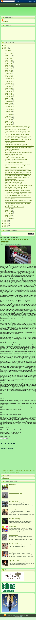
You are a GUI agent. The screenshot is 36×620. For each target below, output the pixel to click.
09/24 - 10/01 (8, 73)
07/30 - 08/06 (8, 86)
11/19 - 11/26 (8, 60)
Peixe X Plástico (9, 205)
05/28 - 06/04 (8, 101)
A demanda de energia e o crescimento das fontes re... (18, 139)
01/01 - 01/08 (8, 218)
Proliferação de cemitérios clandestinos (14, 180)
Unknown (5, 21)
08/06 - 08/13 (8, 85)
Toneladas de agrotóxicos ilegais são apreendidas (17, 169)
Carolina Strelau (7, 20)
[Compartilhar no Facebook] (7, 438)
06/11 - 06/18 (8, 98)
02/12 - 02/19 (8, 208)
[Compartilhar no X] (5, 438)
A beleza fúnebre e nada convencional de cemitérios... (18, 175)
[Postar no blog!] (3, 438)
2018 (5, 47)
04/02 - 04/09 (8, 114)
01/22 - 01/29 (8, 213)
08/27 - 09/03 (8, 80)
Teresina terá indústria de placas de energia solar (17, 188)
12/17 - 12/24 (8, 53)
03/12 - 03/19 (8, 119)
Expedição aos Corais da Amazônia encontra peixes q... (18, 183)
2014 (5, 223)
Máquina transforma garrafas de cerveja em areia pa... (18, 190)
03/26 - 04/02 (8, 116)
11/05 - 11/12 (8, 63)
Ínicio (18, 4)
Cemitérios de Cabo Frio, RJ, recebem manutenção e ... (18, 193)
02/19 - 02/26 (8, 124)
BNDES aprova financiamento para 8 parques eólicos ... (18, 172)
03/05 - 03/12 (8, 121)
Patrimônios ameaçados (14, 518)
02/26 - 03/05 (8, 123)
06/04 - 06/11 (8, 99)
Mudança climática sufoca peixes (13, 156)
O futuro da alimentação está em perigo (14, 157)
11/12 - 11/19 (8, 62)
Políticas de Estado (13, 543)
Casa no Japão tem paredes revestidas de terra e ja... (18, 151)
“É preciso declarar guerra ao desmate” (14, 167)
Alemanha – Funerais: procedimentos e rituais (16, 159)
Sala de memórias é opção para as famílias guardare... (18, 165)
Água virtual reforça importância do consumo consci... (18, 202)
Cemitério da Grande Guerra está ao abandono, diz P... (18, 177)
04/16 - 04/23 (8, 111)
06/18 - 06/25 (8, 96)
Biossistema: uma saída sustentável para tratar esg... (18, 174)
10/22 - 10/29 (8, 67)
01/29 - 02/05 (8, 212)
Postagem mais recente (7, 470)
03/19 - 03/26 (8, 118)
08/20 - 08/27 (8, 81)
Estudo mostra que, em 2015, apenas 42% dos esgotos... (19, 185)
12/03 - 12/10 (8, 57)
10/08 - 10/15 (8, 70)
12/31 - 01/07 (8, 50)
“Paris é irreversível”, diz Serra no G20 (14, 207)
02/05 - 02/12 (8, 210)
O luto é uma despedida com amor (13, 182)
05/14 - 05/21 (8, 104)
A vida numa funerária (10, 198)
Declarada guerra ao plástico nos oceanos (15, 141)
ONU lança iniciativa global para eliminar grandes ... (17, 134)
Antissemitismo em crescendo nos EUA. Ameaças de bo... (19, 146)
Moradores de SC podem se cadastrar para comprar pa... (19, 200)
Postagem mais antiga (29, 470)
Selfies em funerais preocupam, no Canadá (15, 132)
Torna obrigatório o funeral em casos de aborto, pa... (17, 131)
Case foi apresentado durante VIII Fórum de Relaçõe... (18, 164)
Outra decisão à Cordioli (14, 560)
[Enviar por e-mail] (1, 438)
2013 (5, 225)
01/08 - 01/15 (8, 216)
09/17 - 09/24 (8, 75)
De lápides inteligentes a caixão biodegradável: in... (17, 195)
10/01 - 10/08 (8, 71)
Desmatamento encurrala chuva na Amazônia (16, 187)
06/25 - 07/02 (8, 95)
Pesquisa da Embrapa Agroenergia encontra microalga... (18, 170)
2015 (5, 221)
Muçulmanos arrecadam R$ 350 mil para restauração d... (18, 147)
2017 (5, 48)
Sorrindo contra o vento (10, 179)
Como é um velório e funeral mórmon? (14, 162)
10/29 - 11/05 (8, 65)
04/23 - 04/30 (8, 109)
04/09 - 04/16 (8, 113)
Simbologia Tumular (13, 501)
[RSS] (5, 615)
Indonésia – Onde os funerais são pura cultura (16, 144)
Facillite (20, 616)
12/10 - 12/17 (8, 55)
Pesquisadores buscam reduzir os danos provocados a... (19, 152)
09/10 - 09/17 (8, 76)
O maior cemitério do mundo (12, 149)
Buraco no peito (12, 509)
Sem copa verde (13, 551)
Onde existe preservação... (15, 493)
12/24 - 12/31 (8, 52)
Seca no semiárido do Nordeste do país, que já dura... (18, 203)
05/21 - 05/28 (8, 103)
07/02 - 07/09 (8, 93)
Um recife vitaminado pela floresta (13, 154)
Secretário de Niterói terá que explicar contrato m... (17, 126)
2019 (5, 45)
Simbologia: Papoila (13, 535)
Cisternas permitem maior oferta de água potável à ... (18, 137)
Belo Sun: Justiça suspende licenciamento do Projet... (18, 136)
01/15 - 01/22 (8, 215)
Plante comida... (13, 484)
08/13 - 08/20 (8, 83)
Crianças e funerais (9, 142)
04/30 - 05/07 (8, 108)
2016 (5, 220)
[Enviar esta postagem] (20, 244)
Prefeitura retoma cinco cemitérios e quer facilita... (17, 129)
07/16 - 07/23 (8, 90)
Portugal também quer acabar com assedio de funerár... (18, 192)
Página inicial (18, 470)
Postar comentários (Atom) (12, 472)
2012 (5, 226)
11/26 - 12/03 (8, 58)
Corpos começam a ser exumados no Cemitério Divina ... (19, 127)
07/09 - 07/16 (8, 91)
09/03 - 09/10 (8, 78)
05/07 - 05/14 (8, 106)
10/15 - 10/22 (8, 68)
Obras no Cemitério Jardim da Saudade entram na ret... (18, 160)
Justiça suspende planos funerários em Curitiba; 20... (18, 197)
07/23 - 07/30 (8, 88)
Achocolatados (12, 526)
